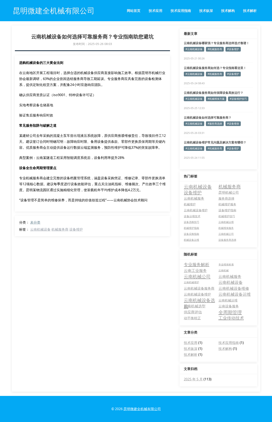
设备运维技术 (192, 216)
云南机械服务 (194, 198)
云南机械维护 (191, 282)
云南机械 (223, 270)
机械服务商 (59, 229)
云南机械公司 (226, 234)
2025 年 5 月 (193, 379)
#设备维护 (233, 49)
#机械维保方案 (216, 99)
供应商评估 (193, 312)
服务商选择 (226, 198)
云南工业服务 (195, 270)
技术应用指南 (181, 10)
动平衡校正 (192, 318)
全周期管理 (230, 312)
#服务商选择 (215, 123)
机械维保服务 (226, 228)
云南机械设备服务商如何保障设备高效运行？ (213, 93)
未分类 (35, 222)
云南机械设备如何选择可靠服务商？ (207, 117)
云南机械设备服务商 (199, 288)
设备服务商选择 (227, 240)
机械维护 (190, 204)
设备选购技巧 (191, 222)
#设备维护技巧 (238, 99)
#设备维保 (233, 123)
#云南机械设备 (194, 49)
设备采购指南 (191, 234)
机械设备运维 (191, 240)
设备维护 (76, 229)
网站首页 (133, 10)
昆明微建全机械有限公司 (142, 409)
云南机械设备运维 (234, 294)
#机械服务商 (215, 49)
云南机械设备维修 (233, 288)
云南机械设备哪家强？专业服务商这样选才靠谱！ (216, 43)
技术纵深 (206, 10)
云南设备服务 (228, 306)
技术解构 (228, 10)
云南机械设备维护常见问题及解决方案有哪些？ (215, 142)
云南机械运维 (226, 222)
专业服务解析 (196, 264)
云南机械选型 (194, 306)
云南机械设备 (40, 229)
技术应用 (155, 10)
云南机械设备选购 (199, 300)
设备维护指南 (227, 210)
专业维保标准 (226, 264)
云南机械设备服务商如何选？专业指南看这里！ (215, 68)
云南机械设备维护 (196, 210)
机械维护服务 (227, 204)
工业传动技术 (231, 318)
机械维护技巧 (226, 216)
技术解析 (250, 10)
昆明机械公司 (228, 192)
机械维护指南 (191, 228)
